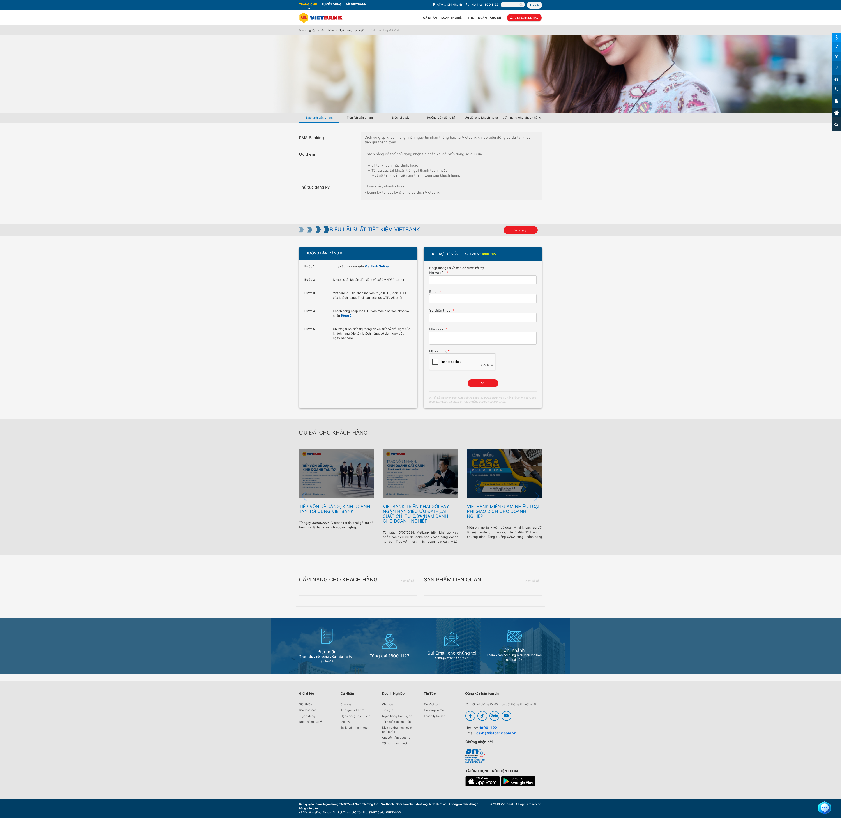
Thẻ (471, 17)
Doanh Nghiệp (452, 17)
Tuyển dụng (307, 716)
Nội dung (436, 329)
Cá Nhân (430, 17)
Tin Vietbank (432, 704)
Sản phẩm (327, 30)
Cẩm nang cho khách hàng (522, 117)
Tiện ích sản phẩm (360, 117)
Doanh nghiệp (307, 30)
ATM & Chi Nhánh (449, 4)
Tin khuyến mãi (434, 710)
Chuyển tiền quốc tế (396, 737)
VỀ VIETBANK (356, 4)
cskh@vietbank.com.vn (496, 733)
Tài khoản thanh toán (355, 727)
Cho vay (346, 704)
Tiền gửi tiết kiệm (352, 710)
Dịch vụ (346, 721)
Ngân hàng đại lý (310, 721)
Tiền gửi (387, 710)
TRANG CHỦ (308, 4)
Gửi (483, 383)
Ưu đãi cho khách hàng (481, 117)
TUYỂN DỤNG (332, 4)
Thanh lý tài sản (434, 716)
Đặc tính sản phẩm (319, 117)
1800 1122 (490, 4)
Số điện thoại (440, 310)
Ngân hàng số (489, 17)
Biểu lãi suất (400, 117)
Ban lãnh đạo (307, 710)
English (534, 5)
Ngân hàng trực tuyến (352, 30)
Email (433, 291)
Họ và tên (437, 272)
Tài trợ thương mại (394, 743)
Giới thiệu (305, 704)
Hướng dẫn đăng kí (441, 117)
